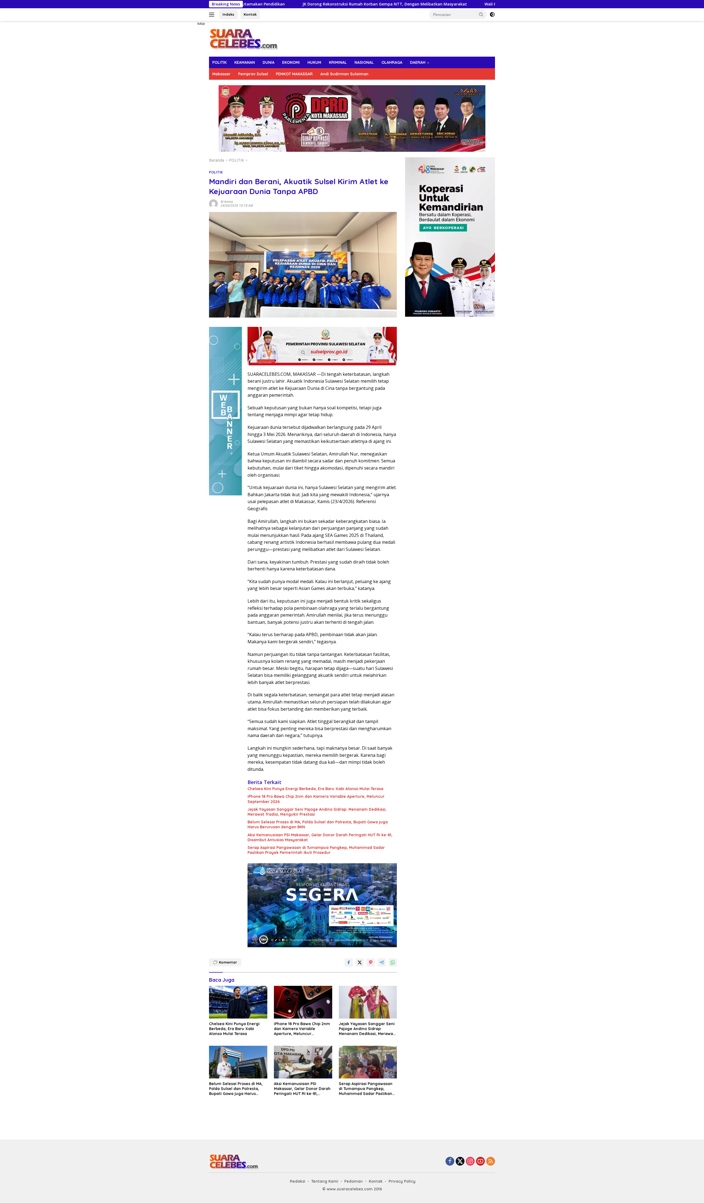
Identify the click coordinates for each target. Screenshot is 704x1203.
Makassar (221, 73)
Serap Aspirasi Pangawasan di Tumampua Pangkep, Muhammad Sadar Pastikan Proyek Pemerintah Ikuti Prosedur (316, 850)
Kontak (250, 14)
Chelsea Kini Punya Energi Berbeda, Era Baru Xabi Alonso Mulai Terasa (315, 788)
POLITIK (219, 62)
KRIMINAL (338, 62)
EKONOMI (291, 62)
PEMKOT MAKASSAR (294, 73)
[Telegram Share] (382, 962)
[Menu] (212, 14)
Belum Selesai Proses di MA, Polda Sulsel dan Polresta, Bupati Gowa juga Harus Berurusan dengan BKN (318, 824)
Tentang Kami (324, 1181)
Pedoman (353, 1181)
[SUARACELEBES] (243, 38)
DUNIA (268, 62)
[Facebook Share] (349, 962)
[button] (481, 14)
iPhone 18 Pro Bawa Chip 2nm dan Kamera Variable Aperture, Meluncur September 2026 (316, 799)
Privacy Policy (402, 1181)
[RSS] (490, 1161)
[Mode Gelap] (492, 14)
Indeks (228, 14)
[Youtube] (480, 1161)
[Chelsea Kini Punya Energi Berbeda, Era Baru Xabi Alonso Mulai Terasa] (238, 1002)
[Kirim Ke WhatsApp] (393, 962)
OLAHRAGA (391, 62)
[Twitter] (460, 1161)
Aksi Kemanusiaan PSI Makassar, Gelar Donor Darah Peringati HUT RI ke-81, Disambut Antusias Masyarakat (320, 837)
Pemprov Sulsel (253, 73)
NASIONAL (364, 62)
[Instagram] (470, 1161)
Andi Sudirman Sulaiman (344, 73)
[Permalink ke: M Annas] (213, 203)
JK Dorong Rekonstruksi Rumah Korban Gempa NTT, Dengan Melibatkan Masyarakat (308, 4)
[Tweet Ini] (360, 962)
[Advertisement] (189, 103)
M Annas (227, 201)
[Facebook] (450, 1161)
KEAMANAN (244, 62)
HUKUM (314, 62)
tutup (201, 24)
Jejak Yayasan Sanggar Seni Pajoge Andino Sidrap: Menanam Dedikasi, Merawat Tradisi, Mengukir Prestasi (317, 812)
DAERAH (417, 62)
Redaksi (297, 1181)
